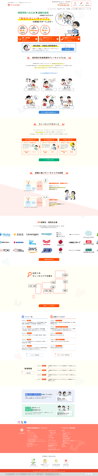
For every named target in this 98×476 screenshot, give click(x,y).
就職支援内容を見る (49, 259)
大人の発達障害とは (30, 443)
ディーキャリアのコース (32, 438)
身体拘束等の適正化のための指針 (54, 449)
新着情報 (28, 430)
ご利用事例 (68, 9)
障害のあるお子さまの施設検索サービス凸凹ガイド (70, 441)
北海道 (65, 275)
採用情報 (68, 1)
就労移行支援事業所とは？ (49, 112)
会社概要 (63, 430)
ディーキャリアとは (52, 9)
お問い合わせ (64, 446)
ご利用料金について (53, 433)
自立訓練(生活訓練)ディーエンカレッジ (66, 439)
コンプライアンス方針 (52, 448)
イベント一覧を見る (34, 355)
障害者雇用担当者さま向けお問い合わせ (53, 446)
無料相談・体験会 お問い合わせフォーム (62, 399)
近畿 (53, 287)
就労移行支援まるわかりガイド (32, 444)
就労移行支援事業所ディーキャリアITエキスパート (37, 441)
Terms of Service (60, 471)
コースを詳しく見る (49, 159)
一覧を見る (28, 373)
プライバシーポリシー (44, 470)
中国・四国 (48, 291)
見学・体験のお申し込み (52, 443)
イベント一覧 (88, 9)
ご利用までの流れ (52, 432)
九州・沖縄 (32, 286)
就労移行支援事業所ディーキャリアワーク (35, 439)
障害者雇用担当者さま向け (59, 1)
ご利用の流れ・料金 (61, 9)
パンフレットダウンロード (53, 442)
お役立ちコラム (81, 9)
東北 (65, 282)
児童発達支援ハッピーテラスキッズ (67, 437)
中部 (53, 282)
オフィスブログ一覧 (51, 440)
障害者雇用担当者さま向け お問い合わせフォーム (63, 413)
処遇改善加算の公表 (66, 443)
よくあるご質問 (74, 9)
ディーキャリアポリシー (32, 434)
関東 (65, 290)
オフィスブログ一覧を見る (63, 355)
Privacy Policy (53, 471)
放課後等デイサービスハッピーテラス (67, 434)
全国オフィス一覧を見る (49, 305)
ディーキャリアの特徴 (32, 435)
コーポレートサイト (66, 432)
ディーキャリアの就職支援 (33, 437)
